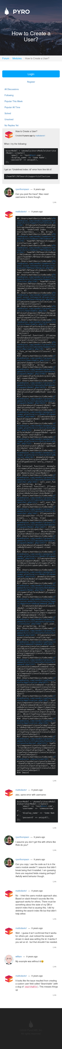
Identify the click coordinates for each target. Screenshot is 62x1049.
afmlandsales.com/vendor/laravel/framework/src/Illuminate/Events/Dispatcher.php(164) (36, 510)
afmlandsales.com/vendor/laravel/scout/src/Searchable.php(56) (36, 308)
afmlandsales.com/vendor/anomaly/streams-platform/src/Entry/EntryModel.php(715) (36, 440)
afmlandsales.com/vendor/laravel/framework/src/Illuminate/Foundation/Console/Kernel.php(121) (36, 739)
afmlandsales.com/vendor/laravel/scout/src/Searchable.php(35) (36, 322)
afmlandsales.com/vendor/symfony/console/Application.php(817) (36, 680)
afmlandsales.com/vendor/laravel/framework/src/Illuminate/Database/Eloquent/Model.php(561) (36, 586)
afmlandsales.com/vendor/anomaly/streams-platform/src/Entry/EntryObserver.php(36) (36, 453)
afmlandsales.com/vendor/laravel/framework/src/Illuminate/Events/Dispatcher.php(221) (36, 498)
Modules (17, 58)
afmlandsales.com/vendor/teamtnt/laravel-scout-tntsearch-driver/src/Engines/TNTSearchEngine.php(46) (36, 264)
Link (54, 202)
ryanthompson (22, 189)
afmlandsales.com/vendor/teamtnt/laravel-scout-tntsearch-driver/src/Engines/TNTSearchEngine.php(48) (36, 296)
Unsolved (9, 119)
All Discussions (12, 89)
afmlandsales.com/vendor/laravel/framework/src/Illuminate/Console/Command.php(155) (36, 661)
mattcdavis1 (40, 135)
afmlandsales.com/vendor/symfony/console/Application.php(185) (36, 698)
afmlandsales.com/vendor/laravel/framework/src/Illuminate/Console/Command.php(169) (36, 631)
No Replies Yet (12, 125)
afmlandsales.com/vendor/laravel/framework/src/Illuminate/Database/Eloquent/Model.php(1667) (36, 523)
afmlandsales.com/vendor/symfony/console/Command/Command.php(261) (36, 642)
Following (9, 95)
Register (31, 81)
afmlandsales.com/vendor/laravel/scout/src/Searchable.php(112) (36, 358)
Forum (5, 58)
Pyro (20, 11)
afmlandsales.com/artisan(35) (36, 758)
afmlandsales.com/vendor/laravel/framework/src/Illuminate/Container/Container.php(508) (36, 620)
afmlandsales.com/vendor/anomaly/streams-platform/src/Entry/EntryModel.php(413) (36, 426)
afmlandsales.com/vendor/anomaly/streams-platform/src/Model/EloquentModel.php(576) (36, 555)
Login (31, 74)
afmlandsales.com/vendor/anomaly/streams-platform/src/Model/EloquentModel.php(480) (36, 413)
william (18, 956)
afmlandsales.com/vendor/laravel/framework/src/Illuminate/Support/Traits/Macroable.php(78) (36, 345)
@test (33, 155)
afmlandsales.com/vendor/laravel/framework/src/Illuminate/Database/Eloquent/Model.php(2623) (36, 399)
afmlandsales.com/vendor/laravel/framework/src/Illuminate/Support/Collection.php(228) (36, 278)
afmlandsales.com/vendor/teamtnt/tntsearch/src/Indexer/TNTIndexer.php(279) (36, 237)
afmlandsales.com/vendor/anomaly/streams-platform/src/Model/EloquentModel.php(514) (36, 573)
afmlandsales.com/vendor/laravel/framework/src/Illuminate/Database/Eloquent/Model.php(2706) (36, 370)
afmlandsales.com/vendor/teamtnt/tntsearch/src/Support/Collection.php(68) (36, 221)
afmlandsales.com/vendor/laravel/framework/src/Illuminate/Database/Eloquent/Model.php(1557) (36, 539)
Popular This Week (14, 101)
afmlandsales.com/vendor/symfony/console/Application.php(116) (36, 720)
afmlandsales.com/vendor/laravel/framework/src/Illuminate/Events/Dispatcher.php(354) (36, 478)
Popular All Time (12, 107)
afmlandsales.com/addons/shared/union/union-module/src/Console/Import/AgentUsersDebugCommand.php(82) (36, 601)
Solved (8, 113)
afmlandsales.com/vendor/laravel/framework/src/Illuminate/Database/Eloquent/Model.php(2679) (36, 383)
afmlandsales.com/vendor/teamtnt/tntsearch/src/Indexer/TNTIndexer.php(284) (36, 248)
